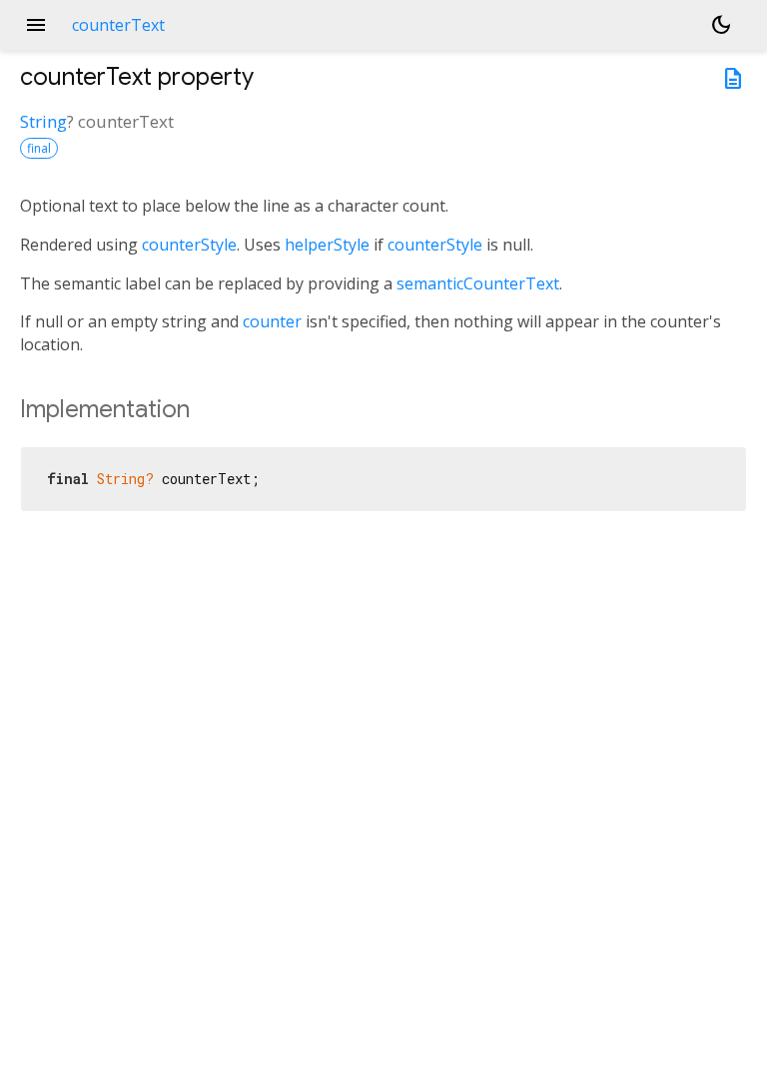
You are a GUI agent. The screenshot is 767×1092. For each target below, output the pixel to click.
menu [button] (36, 25)
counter (272, 321)
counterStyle (189, 245)
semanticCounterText (477, 283)
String (43, 121)
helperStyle (327, 245)
